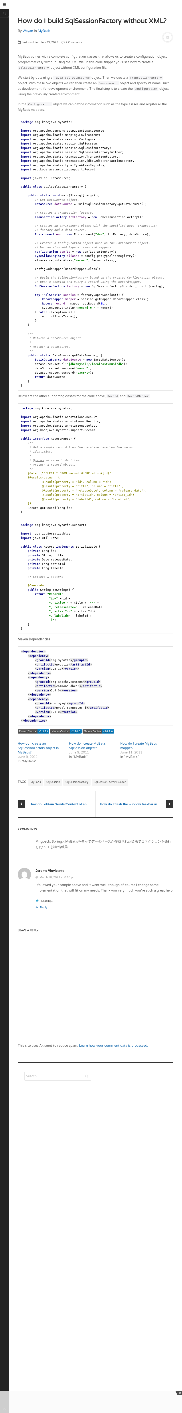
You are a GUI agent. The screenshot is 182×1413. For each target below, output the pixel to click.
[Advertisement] (57, 1171)
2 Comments (73, 42)
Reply (43, 907)
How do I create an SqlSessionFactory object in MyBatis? (38, 748)
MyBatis (44, 31)
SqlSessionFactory (76, 782)
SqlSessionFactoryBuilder (110, 782)
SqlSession (53, 782)
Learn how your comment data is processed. (113, 1046)
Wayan (28, 31)
